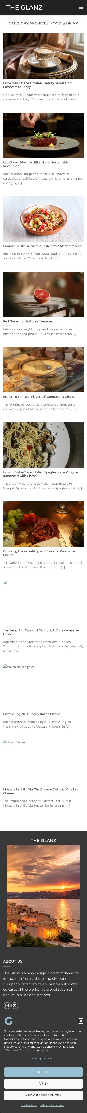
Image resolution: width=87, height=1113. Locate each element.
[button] (81, 1021)
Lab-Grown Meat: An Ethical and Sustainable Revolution (35, 164)
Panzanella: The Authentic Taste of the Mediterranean (42, 246)
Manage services (42, 1058)
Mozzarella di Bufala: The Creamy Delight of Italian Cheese (40, 791)
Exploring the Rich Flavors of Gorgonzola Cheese (39, 396)
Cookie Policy (29, 1105)
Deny (43, 1084)
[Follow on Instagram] (7, 1005)
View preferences (43, 1095)
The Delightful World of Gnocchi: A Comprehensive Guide (41, 632)
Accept (43, 1072)
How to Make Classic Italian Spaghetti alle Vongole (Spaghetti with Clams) (40, 474)
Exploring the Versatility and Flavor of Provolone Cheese (39, 553)
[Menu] (81, 7)
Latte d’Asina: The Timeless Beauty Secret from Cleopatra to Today (38, 85)
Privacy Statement (52, 1105)
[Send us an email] (14, 1005)
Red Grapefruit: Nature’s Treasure (27, 321)
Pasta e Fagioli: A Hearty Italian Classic (31, 714)
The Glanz (24, 7)
